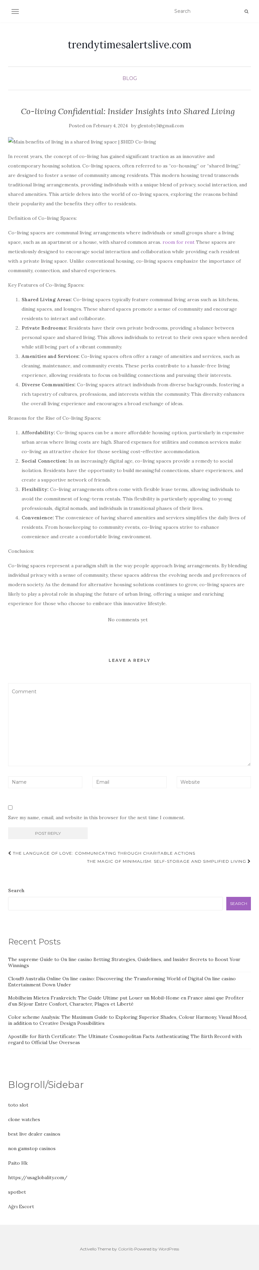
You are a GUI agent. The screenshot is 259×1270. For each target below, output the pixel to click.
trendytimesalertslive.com (130, 45)
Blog (129, 78)
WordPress (169, 1248)
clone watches (24, 1119)
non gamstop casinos (32, 1148)
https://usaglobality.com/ (37, 1177)
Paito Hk (18, 1163)
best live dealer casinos (34, 1134)
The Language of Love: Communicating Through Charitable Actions (103, 853)
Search (16, 890)
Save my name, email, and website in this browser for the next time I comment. (96, 817)
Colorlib (125, 1248)
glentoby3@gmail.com (161, 126)
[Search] (246, 11)
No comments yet (128, 620)
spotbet (17, 1192)
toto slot (18, 1105)
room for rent (179, 242)
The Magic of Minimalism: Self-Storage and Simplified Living (167, 861)
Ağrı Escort (21, 1206)
